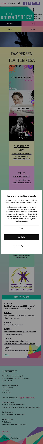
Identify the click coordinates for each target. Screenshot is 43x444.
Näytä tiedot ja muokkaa (21, 246)
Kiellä (21, 228)
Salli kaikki (21, 237)
